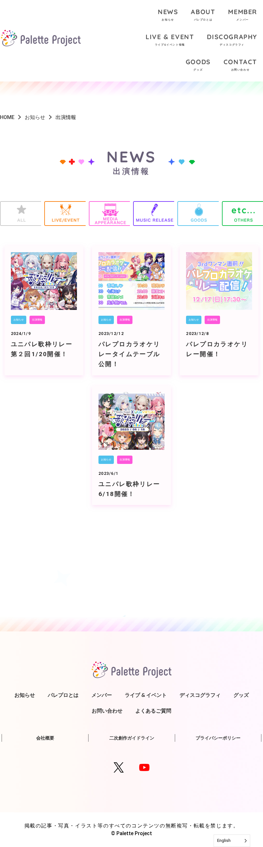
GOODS (198, 64)
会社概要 (45, 738)
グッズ (241, 695)
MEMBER (242, 14)
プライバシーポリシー (218, 738)
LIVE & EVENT (170, 39)
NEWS (168, 14)
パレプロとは (63, 695)
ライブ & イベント (146, 695)
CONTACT (240, 64)
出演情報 (37, 319)
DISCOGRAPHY (232, 39)
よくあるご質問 (153, 710)
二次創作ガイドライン (131, 738)
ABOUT (203, 14)
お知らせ (18, 319)
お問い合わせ (107, 710)
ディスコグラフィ (200, 695)
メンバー (101, 695)
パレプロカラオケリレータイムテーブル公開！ (129, 354)
